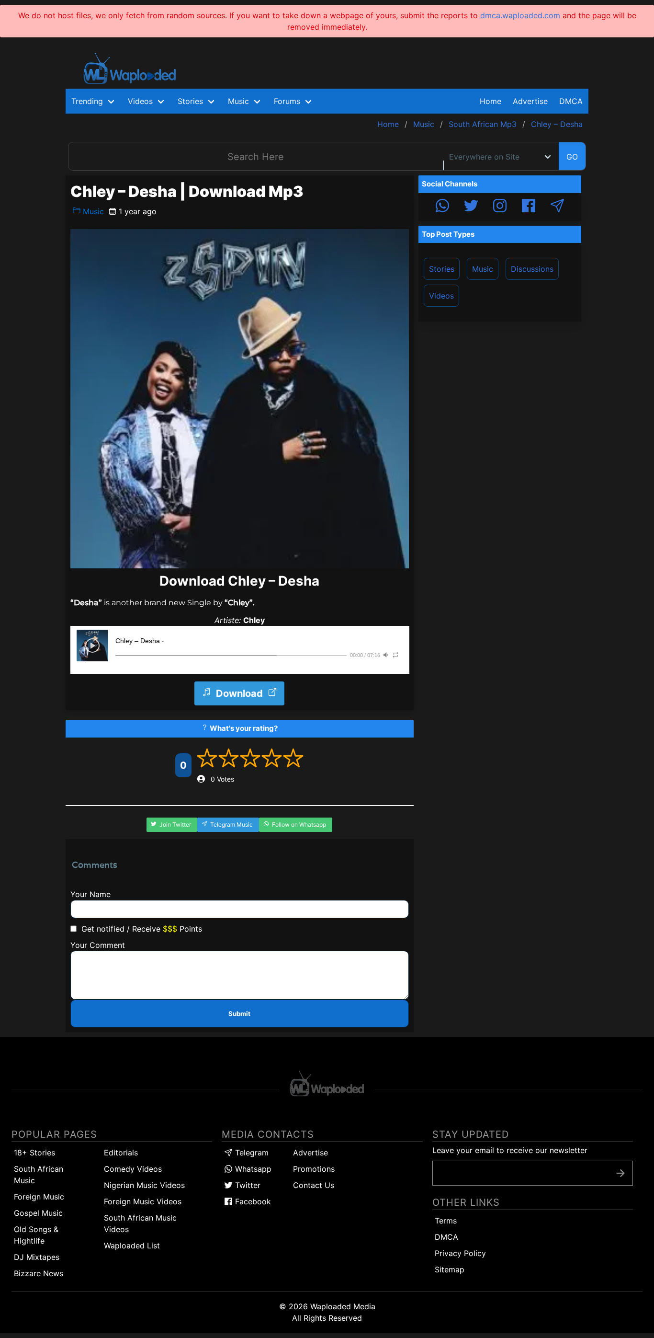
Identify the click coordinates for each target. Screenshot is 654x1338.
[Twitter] (471, 207)
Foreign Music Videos (142, 1201)
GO (572, 156)
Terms (446, 1220)
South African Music (38, 1174)
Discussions (532, 269)
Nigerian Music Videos (144, 1185)
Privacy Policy (460, 1253)
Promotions (314, 1169)
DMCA (571, 101)
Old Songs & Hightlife (36, 1235)
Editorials (121, 1152)
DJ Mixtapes (36, 1257)
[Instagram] (499, 207)
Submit (239, 1013)
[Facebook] (528, 207)
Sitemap (449, 1269)
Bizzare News (38, 1273)
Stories (441, 269)
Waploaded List (132, 1245)
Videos (441, 295)
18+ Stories (34, 1152)
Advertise (310, 1152)
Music (92, 211)
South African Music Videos (140, 1223)
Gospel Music (38, 1213)
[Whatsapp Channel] (442, 207)
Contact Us (313, 1185)
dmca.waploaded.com (520, 15)
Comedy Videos (133, 1169)
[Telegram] (557, 207)
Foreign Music (39, 1196)
